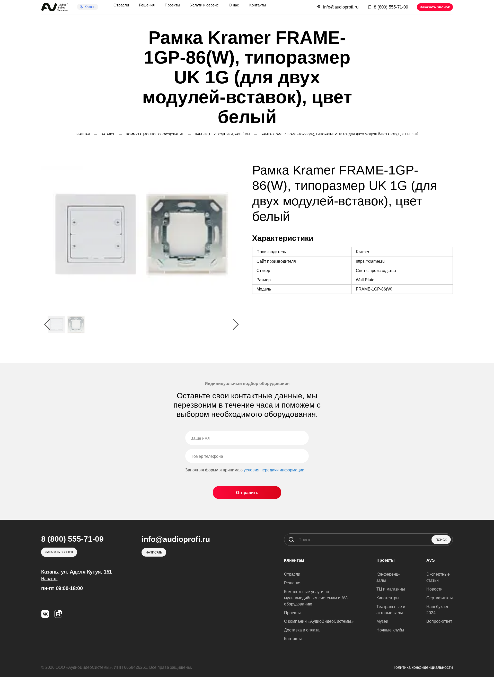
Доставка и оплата (302, 630)
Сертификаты (439, 598)
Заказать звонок (435, 7)
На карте (49, 579)
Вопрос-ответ (439, 621)
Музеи (382, 621)
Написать (154, 552)
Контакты (293, 639)
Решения (293, 583)
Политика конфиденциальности (422, 667)
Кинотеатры (387, 598)
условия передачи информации (274, 470)
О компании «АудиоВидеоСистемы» (319, 621)
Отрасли (292, 574)
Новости (434, 589)
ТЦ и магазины (390, 589)
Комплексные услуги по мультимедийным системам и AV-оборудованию (316, 598)
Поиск (441, 540)
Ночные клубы (390, 630)
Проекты (292, 613)
